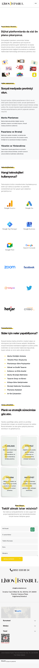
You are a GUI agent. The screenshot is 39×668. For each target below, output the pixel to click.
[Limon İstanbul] (12, 3)
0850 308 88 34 (20, 570)
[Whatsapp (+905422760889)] (32, 529)
